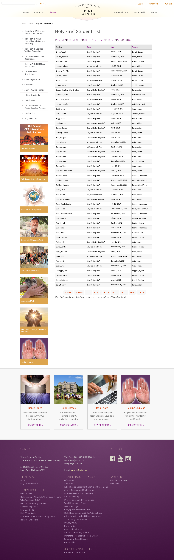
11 (113, 292)
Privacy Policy (70, 522)
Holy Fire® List (30, 118)
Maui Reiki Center (118, 480)
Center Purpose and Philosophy (79, 490)
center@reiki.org (79, 470)
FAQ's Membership (29, 483)
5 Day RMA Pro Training (34, 90)
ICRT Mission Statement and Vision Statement (86, 486)
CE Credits (28, 84)
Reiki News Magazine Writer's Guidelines (83, 513)
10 (108, 292)
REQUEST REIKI (135, 425)
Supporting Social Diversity (76, 539)
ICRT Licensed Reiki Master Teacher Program (35, 106)
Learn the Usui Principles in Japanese (37, 516)
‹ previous (78, 292)
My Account (154, 4)
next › (132, 292)
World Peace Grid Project (75, 503)
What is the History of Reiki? (33, 503)
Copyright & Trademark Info (77, 509)
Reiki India (114, 483)
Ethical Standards (32, 95)
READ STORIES (34, 425)
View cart (169, 4)
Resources (38, 12)
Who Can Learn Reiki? (30, 500)
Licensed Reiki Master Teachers (78, 493)
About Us (68, 483)
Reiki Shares (29, 100)
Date (112, 47)
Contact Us (69, 542)
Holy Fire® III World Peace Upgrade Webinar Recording (34, 41)
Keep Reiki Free (121, 12)
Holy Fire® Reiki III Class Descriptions (34, 65)
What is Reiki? (26, 493)
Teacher (135, 47)
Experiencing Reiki (29, 506)
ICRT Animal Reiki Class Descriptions (34, 57)
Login (140, 4)
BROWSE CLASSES (68, 425)
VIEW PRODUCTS (101, 425)
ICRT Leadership (72, 496)
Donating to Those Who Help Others (81, 535)
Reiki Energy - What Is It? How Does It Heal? (40, 496)
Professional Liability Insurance (79, 499)
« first (68, 292)
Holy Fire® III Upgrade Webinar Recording (33, 50)
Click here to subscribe (74, 552)
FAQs (22, 480)
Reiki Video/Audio (28, 513)
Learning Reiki (27, 510)
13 (122, 292)
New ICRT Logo (71, 506)
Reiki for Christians (29, 519)
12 (117, 292)
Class (89, 47)
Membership (140, 12)
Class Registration (32, 79)
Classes (52, 12)
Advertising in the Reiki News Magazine (82, 516)
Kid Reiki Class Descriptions (30, 72)
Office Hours (70, 480)
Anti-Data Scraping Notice (76, 532)
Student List (29, 113)
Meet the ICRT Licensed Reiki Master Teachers (34, 32)
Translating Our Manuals (75, 519)
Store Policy (70, 526)
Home (25, 12)
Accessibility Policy (73, 529)
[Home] (87, 14)
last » (141, 292)
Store (154, 12)
